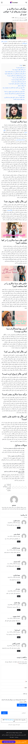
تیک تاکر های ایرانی (20, 139)
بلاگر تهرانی (9, 210)
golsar (14, 505)
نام (26, 681)
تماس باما (12, 737)
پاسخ (19, 527)
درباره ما (16, 737)
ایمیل (25, 687)
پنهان (21, 65)
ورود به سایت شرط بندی (8, 741)
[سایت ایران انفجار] (14, 2)
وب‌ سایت (25, 693)
